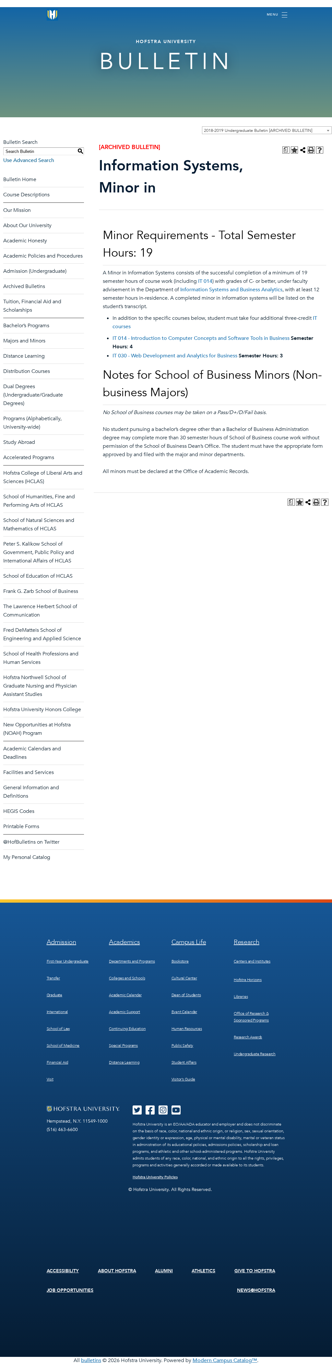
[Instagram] (163, 1112)
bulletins (91, 1360)
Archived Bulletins (24, 286)
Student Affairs (184, 1062)
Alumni (164, 1271)
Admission (61, 942)
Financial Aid (57, 1062)
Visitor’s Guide (183, 1079)
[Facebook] (150, 1112)
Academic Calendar (125, 995)
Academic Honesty (25, 240)
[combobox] (267, 130)
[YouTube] (176, 1112)
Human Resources (187, 1028)
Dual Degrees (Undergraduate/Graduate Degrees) (33, 395)
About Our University (27, 225)
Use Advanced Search (28, 160)
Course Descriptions (26, 194)
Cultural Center (184, 978)
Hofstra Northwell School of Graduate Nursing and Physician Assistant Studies (40, 686)
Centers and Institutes (252, 961)
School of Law (58, 1028)
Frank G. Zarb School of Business (40, 591)
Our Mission (17, 210)
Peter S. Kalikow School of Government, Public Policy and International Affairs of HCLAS (38, 552)
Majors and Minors (24, 340)
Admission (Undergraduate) (34, 271)
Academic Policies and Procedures (43, 256)
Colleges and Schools (127, 978)
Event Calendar (184, 1011)
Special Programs (123, 1045)
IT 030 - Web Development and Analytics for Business (175, 355)
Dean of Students (186, 995)
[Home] (52, 14)
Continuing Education (127, 1028)
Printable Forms (21, 826)
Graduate (55, 995)
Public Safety (183, 1045)
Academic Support (124, 1011)
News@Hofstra (256, 1290)
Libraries (241, 996)
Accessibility (63, 1271)
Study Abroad (19, 442)
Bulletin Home (19, 179)
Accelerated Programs (28, 457)
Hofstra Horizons (248, 979)
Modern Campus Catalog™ (225, 1360)
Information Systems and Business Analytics (231, 289)
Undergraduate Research (255, 1054)
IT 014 (205, 281)
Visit (50, 1079)
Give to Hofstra (254, 1271)
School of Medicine (63, 1045)
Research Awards (248, 1037)
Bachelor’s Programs (26, 325)
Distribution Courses (26, 371)
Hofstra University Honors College (42, 709)
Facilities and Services (28, 772)
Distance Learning (24, 356)
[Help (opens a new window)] (319, 150)
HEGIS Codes (18, 811)
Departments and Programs (132, 961)
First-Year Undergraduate (68, 961)
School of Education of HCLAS (38, 576)
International (57, 1011)
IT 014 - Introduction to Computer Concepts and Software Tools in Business (201, 338)
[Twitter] (137, 1112)
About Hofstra (117, 1271)
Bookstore (180, 961)
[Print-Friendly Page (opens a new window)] (311, 150)
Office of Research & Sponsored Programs (251, 1017)
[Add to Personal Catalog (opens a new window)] (294, 150)
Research (246, 942)
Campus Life (189, 942)
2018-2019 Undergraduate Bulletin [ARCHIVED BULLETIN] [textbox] (258, 130)
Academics (124, 942)
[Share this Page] (302, 150)
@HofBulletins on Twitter (31, 842)
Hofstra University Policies (155, 1177)
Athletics (203, 1271)
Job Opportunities (70, 1290)
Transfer (53, 978)
